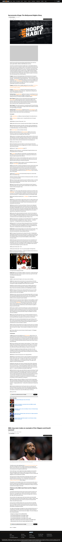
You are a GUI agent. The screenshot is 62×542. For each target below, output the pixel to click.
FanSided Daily (49, 534)
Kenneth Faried (20, 148)
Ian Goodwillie (11, 433)
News (11, 1)
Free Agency (18, 1)
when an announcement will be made (31, 465)
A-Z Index (22, 537)
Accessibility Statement (14, 537)
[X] (56, 1)
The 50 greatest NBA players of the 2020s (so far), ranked (20, 518)
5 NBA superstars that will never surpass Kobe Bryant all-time (21, 521)
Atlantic (25, 1)
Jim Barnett (16, 79)
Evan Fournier (27, 335)
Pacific (42, 1)
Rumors (14, 1)
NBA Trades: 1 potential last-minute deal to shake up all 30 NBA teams (23, 519)
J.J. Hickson (26, 196)
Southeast (33, 1)
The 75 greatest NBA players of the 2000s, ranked (19, 515)
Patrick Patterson (19, 109)
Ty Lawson (13, 153)
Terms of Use (31, 535)
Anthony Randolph (33, 95)
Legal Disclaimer (49, 535)
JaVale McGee (14, 116)
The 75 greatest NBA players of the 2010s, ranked (19, 516)
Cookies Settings (32, 537)
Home (11, 527)
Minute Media (5, 539)
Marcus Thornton (25, 131)
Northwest (38, 1)
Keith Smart (18, 302)
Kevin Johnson (12, 99)
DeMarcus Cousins (16, 89)
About (11, 534)
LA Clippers (14, 527)
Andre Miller (17, 173)
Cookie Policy (40, 535)
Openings (22, 534)
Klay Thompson (28, 170)
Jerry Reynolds (19, 80)
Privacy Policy (23, 535)
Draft (22, 1)
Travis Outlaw (16, 163)
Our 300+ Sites (40, 534)
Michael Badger (12, 17)
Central (29, 1)
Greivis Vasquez (14, 129)
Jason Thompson (32, 109)
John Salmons (14, 118)
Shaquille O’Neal (19, 94)
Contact (30, 534)
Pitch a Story (12, 535)
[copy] (15, 19)
